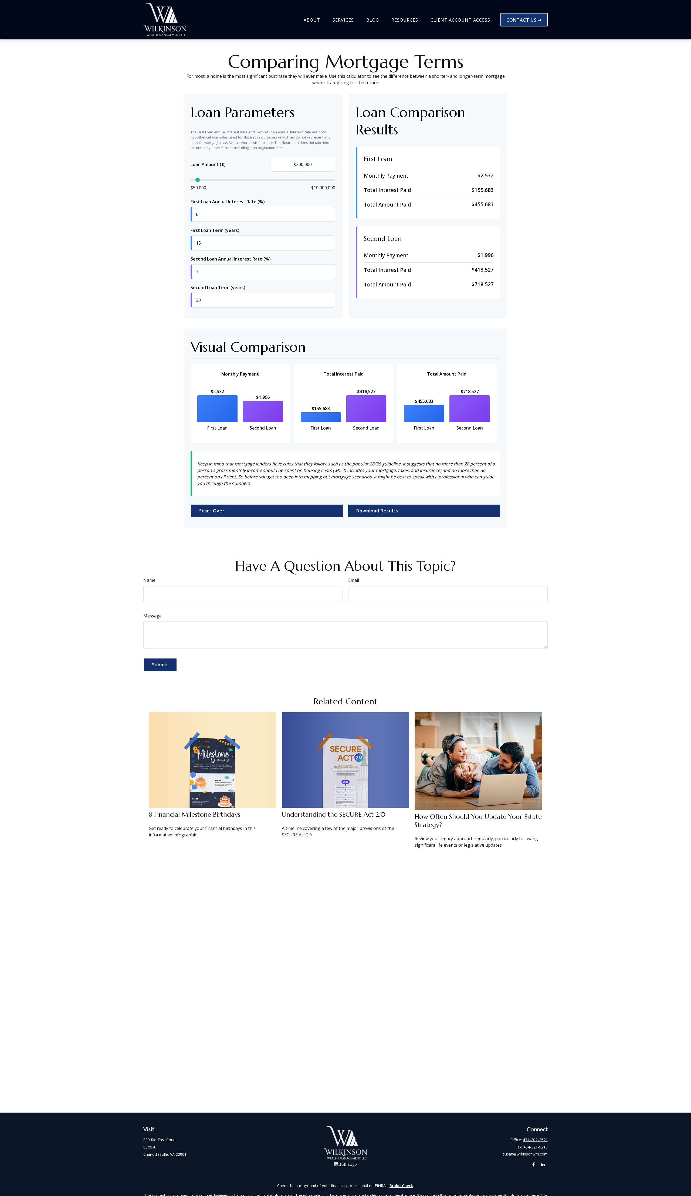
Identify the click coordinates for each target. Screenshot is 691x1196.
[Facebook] (533, 1164)
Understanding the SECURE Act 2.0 (333, 814)
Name (149, 580)
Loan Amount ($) (208, 164)
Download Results (377, 511)
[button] (312, 19)
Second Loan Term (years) (218, 287)
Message (152, 616)
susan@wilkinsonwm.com (525, 1154)
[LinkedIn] (543, 1164)
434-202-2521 (535, 1139)
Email (353, 580)
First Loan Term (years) (215, 230)
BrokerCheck (401, 1185)
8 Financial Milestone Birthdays (194, 814)
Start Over (212, 511)
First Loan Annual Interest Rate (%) (228, 202)
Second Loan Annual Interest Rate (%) (231, 259)
